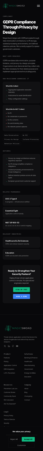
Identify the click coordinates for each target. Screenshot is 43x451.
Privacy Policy (8, 415)
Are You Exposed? (10, 404)
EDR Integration (9, 369)
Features (7, 358)
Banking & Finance (30, 358)
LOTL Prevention (9, 373)
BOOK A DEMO (21, 296)
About (26, 388)
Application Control (10, 365)
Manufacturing (29, 365)
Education (27, 377)
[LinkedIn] (9, 346)
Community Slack (10, 396)
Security (6, 423)
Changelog (28, 396)
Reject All (14, 439)
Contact (27, 400)
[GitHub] (13, 346)
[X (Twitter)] (5, 346)
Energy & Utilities (30, 373)
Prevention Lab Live (10, 388)
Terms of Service (9, 419)
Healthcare (28, 361)
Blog (25, 392)
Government (28, 369)
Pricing (6, 361)
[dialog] (21, 439)
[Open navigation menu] (38, 5)
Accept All (28, 439)
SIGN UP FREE (21, 289)
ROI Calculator (9, 400)
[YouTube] (17, 346)
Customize (21, 445)
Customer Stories (9, 392)
